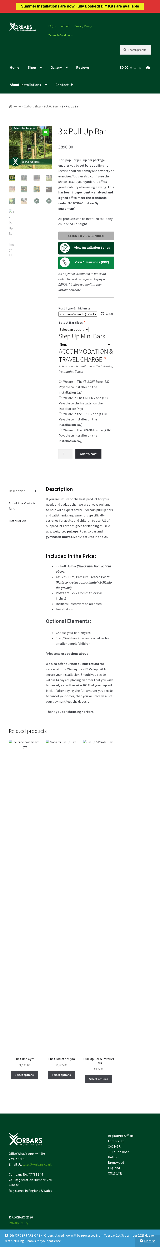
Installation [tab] (17, 521)
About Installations (25, 84)
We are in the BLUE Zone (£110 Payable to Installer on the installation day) (83, 419)
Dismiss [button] (149, 1241)
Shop (32, 67)
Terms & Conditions (61, 35)
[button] (45, 132)
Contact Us (64, 84)
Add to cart (88, 454)
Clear (109, 314)
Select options (24, 1075)
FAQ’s (52, 26)
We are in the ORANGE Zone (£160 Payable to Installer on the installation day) (85, 435)
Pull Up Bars (51, 106)
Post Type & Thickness (74, 308)
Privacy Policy (83, 26)
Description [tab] (17, 491)
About (65, 26)
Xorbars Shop (32, 106)
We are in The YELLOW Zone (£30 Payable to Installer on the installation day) (84, 386)
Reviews (83, 67)
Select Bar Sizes (72, 322)
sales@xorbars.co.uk (36, 1164)
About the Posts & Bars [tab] (22, 506)
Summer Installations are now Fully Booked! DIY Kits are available (80, 6)
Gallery (56, 67)
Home (14, 67)
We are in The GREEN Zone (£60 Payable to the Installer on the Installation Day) (83, 403)
